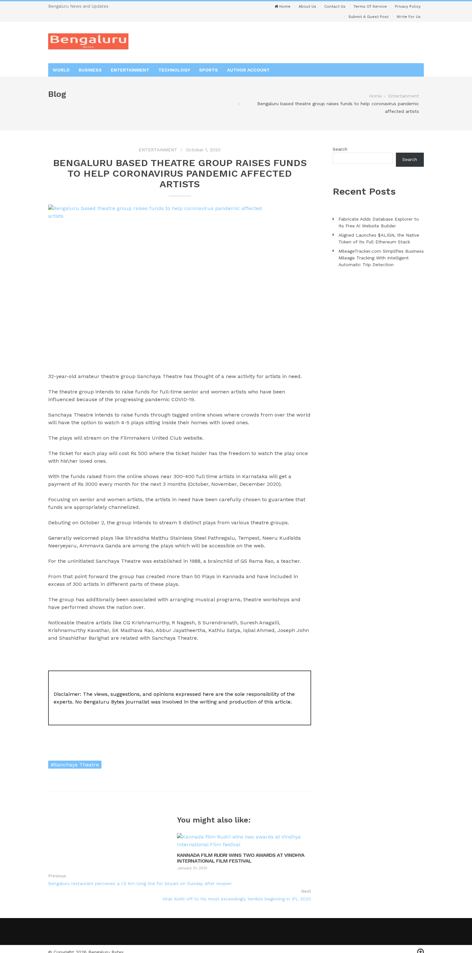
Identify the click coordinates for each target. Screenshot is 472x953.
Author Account (248, 69)
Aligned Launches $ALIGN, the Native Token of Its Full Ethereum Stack (378, 238)
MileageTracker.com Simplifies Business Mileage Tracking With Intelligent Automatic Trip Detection (381, 258)
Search (340, 149)
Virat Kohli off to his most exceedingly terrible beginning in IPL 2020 (236, 898)
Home (284, 6)
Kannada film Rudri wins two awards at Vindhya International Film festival (240, 858)
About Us (307, 6)
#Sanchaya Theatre (75, 765)
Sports (208, 69)
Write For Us (409, 16)
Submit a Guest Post (368, 16)
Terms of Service (370, 6)
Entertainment (130, 69)
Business (90, 69)
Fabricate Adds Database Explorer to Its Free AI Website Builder (378, 222)
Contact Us (334, 6)
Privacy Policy (408, 6)
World (61, 69)
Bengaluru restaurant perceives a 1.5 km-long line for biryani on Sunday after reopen (140, 883)
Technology (174, 69)
